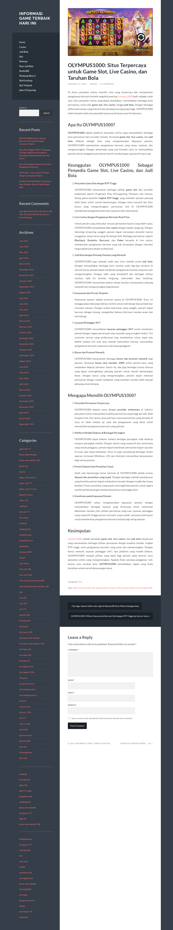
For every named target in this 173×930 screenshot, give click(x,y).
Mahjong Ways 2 (27, 75)
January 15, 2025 (77, 84)
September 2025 (26, 286)
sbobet (22, 558)
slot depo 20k (25, 655)
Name (71, 680)
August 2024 (25, 361)
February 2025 (25, 327)
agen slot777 (25, 449)
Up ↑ (150, 743)
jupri (21, 211)
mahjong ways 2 (26, 540)
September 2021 (26, 424)
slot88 (22, 867)
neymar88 (23, 546)
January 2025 (25, 332)
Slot (21, 56)
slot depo (23, 895)
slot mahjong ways (27, 689)
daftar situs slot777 (28, 477)
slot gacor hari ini (26, 683)
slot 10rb (23, 603)
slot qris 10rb (25, 712)
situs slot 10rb (25, 575)
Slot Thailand (25, 85)
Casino (22, 47)
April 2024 (24, 384)
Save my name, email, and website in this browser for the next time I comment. (102, 718)
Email (71, 693)
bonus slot (23, 466)
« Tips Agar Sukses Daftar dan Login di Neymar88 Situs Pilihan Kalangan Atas (105, 606)
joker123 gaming (27, 90)
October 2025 (25, 281)
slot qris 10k (24, 706)
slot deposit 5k (25, 911)
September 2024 (26, 355)
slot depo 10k (25, 649)
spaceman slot (25, 735)
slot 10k (22, 598)
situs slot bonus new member (32, 580)
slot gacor (23, 678)
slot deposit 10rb (26, 672)
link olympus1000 (100, 588)
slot (21, 856)
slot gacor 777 (25, 813)
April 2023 (24, 412)
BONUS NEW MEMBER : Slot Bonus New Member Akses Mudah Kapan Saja (35, 184)
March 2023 (24, 418)
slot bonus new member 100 (31, 643)
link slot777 (24, 512)
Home (22, 42)
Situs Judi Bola (26, 66)
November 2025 (26, 275)
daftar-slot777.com (27, 489)
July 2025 (23, 298)
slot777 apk (24, 724)
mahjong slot (25, 529)
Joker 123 (23, 500)
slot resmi (23, 861)
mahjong (23, 523)
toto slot (23, 746)
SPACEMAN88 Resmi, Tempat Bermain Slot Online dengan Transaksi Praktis (32, 141)
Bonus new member (27, 883)
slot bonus (23, 626)
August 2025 (25, 292)
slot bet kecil (25, 620)
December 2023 (26, 401)
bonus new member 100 (29, 460)
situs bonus (24, 563)
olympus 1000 (115, 588)
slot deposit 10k (26, 666)
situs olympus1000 (143, 588)
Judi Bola (23, 51)
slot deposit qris (26, 878)
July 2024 (23, 367)
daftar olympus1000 (82, 588)
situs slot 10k (25, 569)
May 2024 (24, 378)
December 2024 (26, 338)
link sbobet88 (25, 889)
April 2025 (24, 315)
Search (23, 108)
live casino (24, 517)
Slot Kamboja (25, 80)
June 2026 (24, 246)
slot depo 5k (24, 661)
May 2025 (24, 309)
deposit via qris (26, 494)
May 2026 (24, 252)
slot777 (22, 718)
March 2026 (24, 264)
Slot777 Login (25, 791)
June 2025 (24, 304)
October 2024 (25, 350)
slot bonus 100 (25, 632)
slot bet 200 (24, 615)
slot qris (22, 701)
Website (72, 705)
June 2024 (24, 372)
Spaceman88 (25, 741)
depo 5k (22, 818)
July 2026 (23, 241)
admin (93, 84)
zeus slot (23, 758)
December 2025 (26, 269)
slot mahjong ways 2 (28, 695)
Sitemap (23, 61)
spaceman (23, 729)
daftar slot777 (25, 483)
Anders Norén (138, 743)
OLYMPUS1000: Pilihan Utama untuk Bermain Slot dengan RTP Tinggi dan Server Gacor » (110, 616)
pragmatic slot (25, 796)
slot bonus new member (29, 638)
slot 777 (23, 609)
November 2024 (26, 344)
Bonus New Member (28, 454)
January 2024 (25, 395)
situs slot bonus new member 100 (34, 586)
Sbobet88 (24, 71)
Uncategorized (25, 752)
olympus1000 (25, 552)
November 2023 (26, 407)
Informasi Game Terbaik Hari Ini (34, 18)
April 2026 (24, 258)
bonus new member (27, 807)
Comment (73, 650)
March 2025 (24, 321)
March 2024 (24, 390)
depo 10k (23, 785)
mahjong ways (25, 535)
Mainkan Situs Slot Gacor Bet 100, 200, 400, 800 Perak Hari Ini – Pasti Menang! (35, 214)
